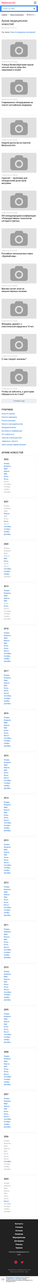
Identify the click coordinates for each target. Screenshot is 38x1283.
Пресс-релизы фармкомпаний (14, 445)
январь (7, 464)
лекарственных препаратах (14, 1279)
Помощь (19, 1244)
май (5, 474)
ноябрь (7, 532)
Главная (4, 15)
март (6, 469)
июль (6, 479)
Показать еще (19, 401)
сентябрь (7, 526)
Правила (19, 1248)
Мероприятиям (19, 1237)
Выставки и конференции (12, 431)
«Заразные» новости (10, 441)
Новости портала (8, 414)
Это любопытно (8, 434)
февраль (7, 466)
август (6, 651)
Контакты (19, 1224)
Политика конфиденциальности (19, 1252)
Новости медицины (17, 15)
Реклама (19, 1227)
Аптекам (19, 1231)
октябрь (7, 529)
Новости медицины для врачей (22, 32)
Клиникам (19, 1234)
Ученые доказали (9, 421)
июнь (6, 476)
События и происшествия (12, 438)
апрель (7, 471)
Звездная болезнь (9, 427)
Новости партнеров (9, 417)
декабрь (7, 534)
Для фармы (19, 1241)
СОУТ (19, 1254)
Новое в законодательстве (12, 424)
